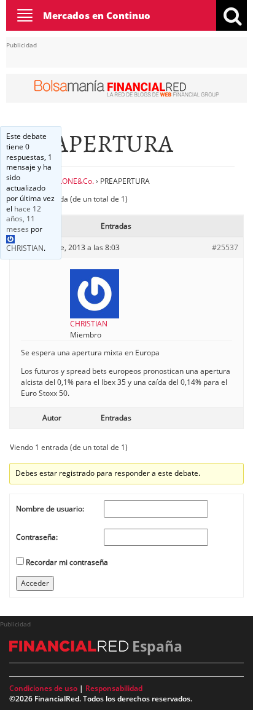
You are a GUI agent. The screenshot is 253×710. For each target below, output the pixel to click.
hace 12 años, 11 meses (23, 219)
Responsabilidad (113, 688)
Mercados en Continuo (96, 15)
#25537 (225, 247)
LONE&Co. (76, 181)
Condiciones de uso (43, 688)
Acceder (35, 583)
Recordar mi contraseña (67, 562)
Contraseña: (37, 537)
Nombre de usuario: (50, 508)
